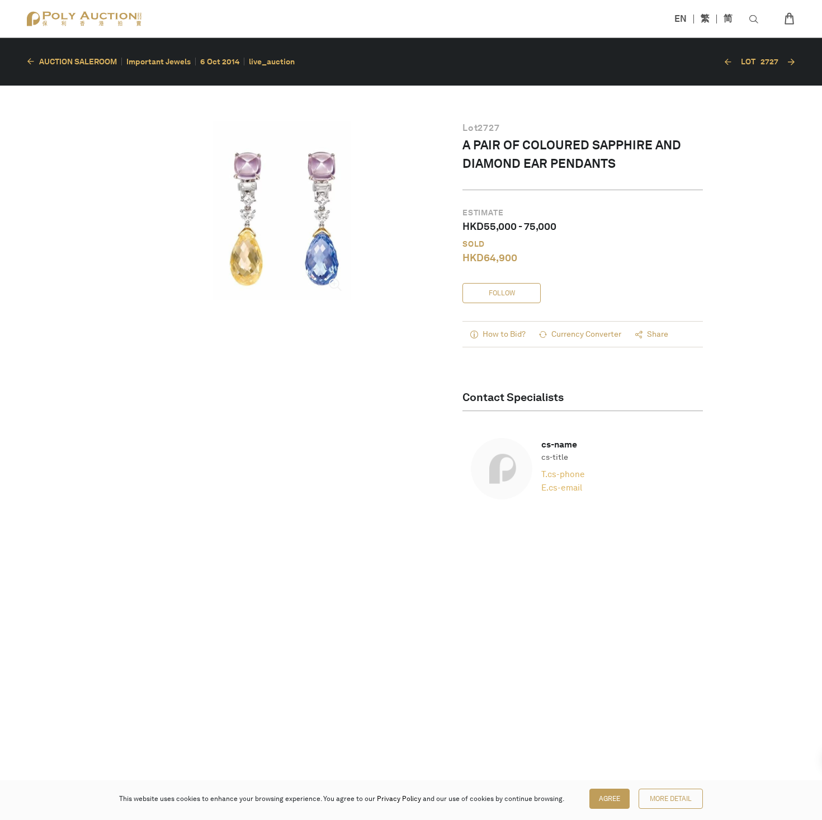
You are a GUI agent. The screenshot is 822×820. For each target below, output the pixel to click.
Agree (609, 799)
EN (680, 18)
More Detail (671, 799)
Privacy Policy (399, 799)
